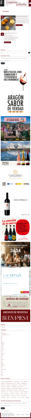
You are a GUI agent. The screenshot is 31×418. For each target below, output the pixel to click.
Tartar (1, 368)
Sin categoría (2, 365)
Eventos (20, 18)
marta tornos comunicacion (5, 395)
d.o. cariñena (3, 386)
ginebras (2, 354)
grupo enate (17, 393)
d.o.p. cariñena (8, 386)
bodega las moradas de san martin (11, 383)
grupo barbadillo (12, 393)
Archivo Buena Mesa (4, 333)
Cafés (1, 339)
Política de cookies (7, 416)
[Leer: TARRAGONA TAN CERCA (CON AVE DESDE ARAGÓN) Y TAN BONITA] (8, 22)
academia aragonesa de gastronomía (6, 381)
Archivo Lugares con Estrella (5, 334)
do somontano (3, 391)
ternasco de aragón (13, 397)
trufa (18, 397)
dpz (7, 391)
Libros (1, 358)
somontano (8, 397)
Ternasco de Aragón (3, 369)
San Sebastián (3, 397)
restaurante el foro (23, 395)
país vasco (18, 395)
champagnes (2, 343)
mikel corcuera (13, 395)
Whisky (2, 375)
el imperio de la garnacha (24, 391)
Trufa (24, 18)
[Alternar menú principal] (30, 3)
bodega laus (18, 383)
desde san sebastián (20, 386)
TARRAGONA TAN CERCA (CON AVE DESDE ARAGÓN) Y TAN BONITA (22, 16)
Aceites (2, 332)
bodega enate (3, 383)
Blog (16, 18)
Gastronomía (22, 18)
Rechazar (23, 414)
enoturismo (2, 349)
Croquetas (2, 347)
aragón (22, 381)
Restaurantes (10, 35)
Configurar (27, 414)
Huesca (22, 393)
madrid (25, 393)
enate (2, 393)
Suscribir (3, 63)
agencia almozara (16, 381)
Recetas (2, 363)
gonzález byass (6, 393)
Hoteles (2, 355)
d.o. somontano (14, 386)
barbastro (25, 381)
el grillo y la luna (17, 391)
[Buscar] (29, 52)
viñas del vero (22, 397)
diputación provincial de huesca (6, 388)
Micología (2, 359)
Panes (1, 360)
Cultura (17, 18)
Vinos (28, 18)
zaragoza (27, 397)
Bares (1, 337)
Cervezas (2, 342)
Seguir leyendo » (19, 24)
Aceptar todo (18, 414)
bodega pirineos (23, 383)
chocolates (2, 344)
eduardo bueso (12, 391)
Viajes (26, 18)
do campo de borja (25, 388)
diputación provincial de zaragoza (16, 388)
